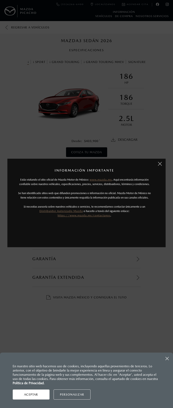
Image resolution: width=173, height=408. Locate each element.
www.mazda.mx (101, 179)
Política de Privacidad (28, 383)
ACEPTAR (31, 394)
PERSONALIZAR (72, 394)
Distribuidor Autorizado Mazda (61, 211)
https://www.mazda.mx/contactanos (84, 215)
